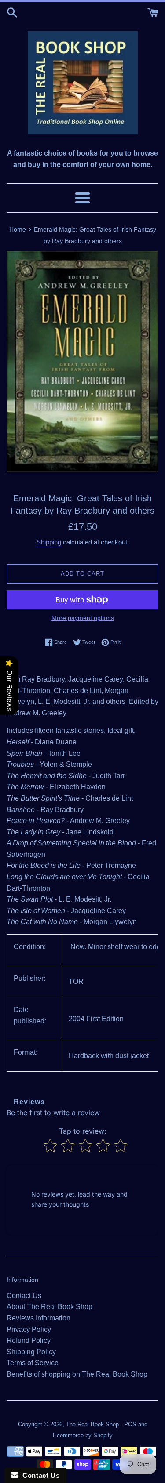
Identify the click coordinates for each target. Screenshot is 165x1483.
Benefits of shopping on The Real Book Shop (77, 1374)
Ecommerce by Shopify (83, 1435)
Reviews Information (38, 1318)
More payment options (82, 617)
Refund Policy (29, 1340)
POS (130, 1424)
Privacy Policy (29, 1329)
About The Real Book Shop (49, 1306)
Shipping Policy (31, 1352)
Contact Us (24, 1295)
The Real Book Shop (93, 1424)
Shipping (49, 542)
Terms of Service (33, 1363)
